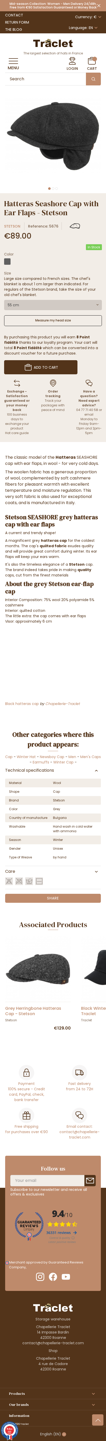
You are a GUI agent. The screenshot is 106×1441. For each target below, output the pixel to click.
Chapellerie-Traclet (62, 703)
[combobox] (53, 305)
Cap (9, 756)
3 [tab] (56, 188)
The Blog (13, 29)
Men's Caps (90, 756)
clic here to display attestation (52, 1267)
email (88, 414)
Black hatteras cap (22, 703)
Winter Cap (63, 762)
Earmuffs (41, 762)
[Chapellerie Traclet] (53, 42)
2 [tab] (53, 188)
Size (7, 273)
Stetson (12, 226)
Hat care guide (17, 433)
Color (9, 254)
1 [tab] (49, 188)
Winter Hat (26, 756)
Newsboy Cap (52, 756)
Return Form (17, 22)
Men (72, 756)
